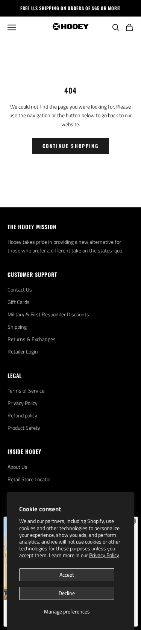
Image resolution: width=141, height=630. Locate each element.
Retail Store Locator (29, 479)
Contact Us (20, 289)
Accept (66, 575)
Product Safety (24, 428)
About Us (17, 467)
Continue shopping (70, 146)
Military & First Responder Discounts (48, 314)
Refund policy (22, 415)
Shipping (17, 327)
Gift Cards (19, 302)
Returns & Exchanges (32, 339)
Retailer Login (23, 351)
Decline (67, 593)
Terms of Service (26, 390)
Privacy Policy (104, 555)
